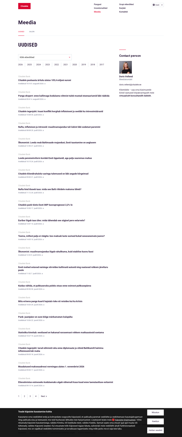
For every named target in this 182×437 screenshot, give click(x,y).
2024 (38, 64)
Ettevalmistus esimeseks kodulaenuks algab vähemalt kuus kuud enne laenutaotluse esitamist (65, 382)
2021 (65, 64)
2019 (83, 64)
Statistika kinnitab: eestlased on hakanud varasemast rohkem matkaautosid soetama (61, 332)
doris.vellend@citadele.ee (130, 84)
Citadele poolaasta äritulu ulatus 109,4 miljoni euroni (44, 80)
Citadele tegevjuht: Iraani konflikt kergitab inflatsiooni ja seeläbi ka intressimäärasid (60, 111)
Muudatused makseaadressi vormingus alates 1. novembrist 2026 (51, 366)
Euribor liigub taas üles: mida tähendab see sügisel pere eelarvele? (51, 220)
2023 (47, 64)
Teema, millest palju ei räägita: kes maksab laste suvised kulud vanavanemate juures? (61, 236)
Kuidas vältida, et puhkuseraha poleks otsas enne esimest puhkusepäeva (54, 285)
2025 (29, 64)
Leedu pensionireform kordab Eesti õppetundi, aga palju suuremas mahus (55, 158)
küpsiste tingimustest (125, 420)
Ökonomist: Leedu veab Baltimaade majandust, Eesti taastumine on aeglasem (57, 142)
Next (43, 396)
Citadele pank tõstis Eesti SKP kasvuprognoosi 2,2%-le (45, 205)
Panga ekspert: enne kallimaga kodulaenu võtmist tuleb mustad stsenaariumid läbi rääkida (63, 95)
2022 (56, 64)
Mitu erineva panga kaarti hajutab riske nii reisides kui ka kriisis (50, 301)
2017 (102, 64)
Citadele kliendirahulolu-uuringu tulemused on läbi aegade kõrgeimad (53, 173)
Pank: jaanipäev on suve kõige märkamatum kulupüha (45, 317)
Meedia (27, 22)
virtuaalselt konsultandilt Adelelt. (135, 95)
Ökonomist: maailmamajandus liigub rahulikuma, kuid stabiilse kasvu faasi (55, 251)
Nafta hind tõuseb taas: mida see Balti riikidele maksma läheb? (49, 189)
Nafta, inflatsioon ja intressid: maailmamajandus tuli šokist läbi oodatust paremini (59, 127)
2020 (74, 64)
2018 (93, 64)
